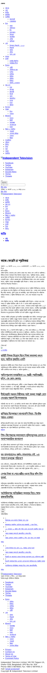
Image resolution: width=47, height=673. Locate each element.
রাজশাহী (12, 92)
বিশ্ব (6, 23)
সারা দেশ (7, 85)
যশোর (11, 100)
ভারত (11, 26)
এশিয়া (11, 39)
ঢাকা (11, 87)
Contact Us (10, 652)
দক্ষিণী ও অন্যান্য (15, 83)
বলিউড (11, 76)
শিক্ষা (6, 146)
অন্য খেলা (12, 54)
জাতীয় (7, 12)
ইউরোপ (12, 34)
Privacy (8, 649)
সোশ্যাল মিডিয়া (14, 133)
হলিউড (12, 78)
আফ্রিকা (12, 41)
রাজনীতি (7, 15)
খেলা (6, 43)
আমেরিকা (12, 37)
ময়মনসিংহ (12, 98)
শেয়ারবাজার (13, 21)
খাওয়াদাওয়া (13, 124)
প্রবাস (7, 151)
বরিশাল (11, 105)
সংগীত (11, 72)
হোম (6, 10)
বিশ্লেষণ (7, 107)
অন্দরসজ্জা (12, 122)
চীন (10, 30)
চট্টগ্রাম (12, 89)
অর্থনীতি (7, 17)
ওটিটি (11, 67)
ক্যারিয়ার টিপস (14, 63)
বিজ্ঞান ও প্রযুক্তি (10, 129)
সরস (6, 149)
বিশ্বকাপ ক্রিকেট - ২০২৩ (17, 45)
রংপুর (11, 102)
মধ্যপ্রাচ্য (12, 32)
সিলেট (11, 94)
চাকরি (6, 59)
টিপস (11, 111)
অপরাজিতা (8, 140)
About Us (9, 654)
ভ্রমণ (11, 127)
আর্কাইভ (7, 153)
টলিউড (11, 81)
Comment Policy (12, 658)
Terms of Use (10, 656)
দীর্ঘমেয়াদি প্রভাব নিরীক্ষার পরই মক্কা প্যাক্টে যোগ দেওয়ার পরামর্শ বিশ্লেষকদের (23, 396)
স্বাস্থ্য (7, 109)
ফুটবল (11, 50)
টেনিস (11, 52)
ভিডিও (7, 144)
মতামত (7, 56)
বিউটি (11, 120)
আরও (3, 509)
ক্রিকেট (12, 48)
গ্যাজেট (12, 131)
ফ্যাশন (11, 118)
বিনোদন (7, 65)
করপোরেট (12, 19)
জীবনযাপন (8, 116)
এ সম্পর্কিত (4, 350)
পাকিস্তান (12, 28)
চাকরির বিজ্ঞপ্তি (14, 61)
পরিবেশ (7, 142)
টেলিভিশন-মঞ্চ (14, 70)
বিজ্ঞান (11, 138)
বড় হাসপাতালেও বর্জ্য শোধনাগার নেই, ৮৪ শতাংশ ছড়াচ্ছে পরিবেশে (20, 456)
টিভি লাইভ (4, 187)
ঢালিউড (12, 74)
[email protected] (12, 669)
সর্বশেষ (7, 8)
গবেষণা (12, 113)
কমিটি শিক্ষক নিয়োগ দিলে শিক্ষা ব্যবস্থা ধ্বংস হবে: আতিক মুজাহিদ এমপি (21, 357)
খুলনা (11, 96)
